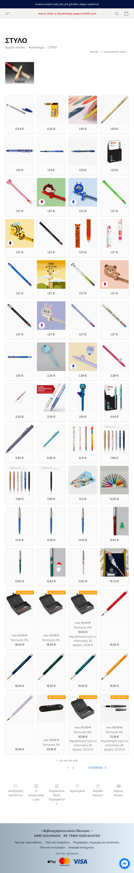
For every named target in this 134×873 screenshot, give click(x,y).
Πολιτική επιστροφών (52, 847)
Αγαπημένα (77, 791)
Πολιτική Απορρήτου (58, 842)
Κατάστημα (36, 47)
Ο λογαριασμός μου (36, 795)
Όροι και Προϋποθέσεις (28, 842)
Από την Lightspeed (67, 853)
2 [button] (73, 768)
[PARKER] (19, 68)
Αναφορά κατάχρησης (81, 847)
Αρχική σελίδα (15, 47)
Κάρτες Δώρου (118, 793)
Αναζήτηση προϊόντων (15, 793)
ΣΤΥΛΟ (52, 47)
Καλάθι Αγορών (98, 793)
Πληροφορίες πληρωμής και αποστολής (96, 842)
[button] (67, 13)
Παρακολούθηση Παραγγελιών (57, 797)
